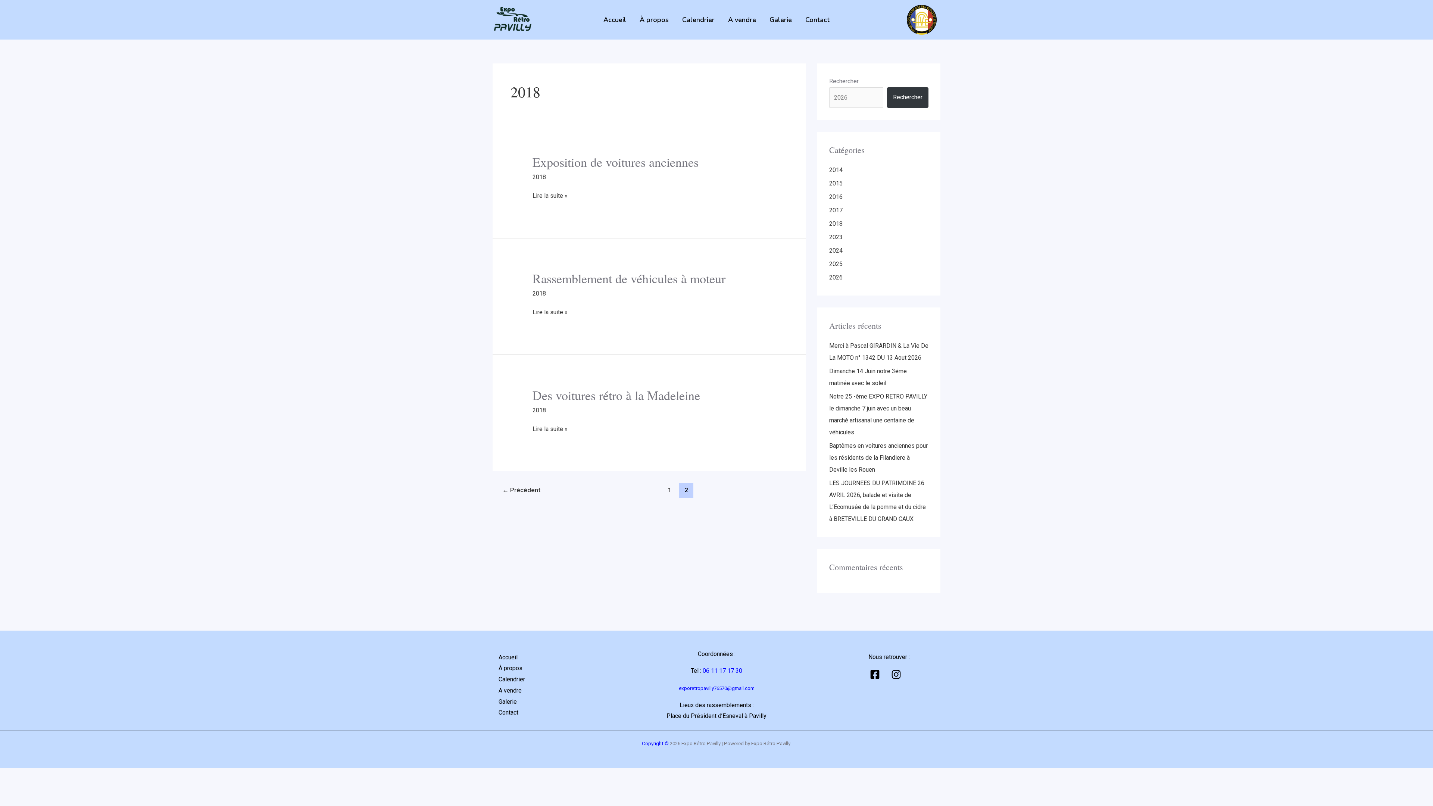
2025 (836, 264)
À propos (654, 19)
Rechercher (844, 81)
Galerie (780, 19)
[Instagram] (896, 674)
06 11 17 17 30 (722, 670)
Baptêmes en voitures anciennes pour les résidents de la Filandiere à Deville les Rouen (878, 457)
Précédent (521, 490)
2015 (836, 183)
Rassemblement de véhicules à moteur (629, 278)
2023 (836, 237)
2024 (836, 250)
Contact (817, 19)
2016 (836, 196)
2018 (539, 177)
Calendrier (698, 19)
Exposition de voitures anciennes (616, 162)
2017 (836, 210)
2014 (836, 170)
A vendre (742, 19)
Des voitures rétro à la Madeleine (616, 395)
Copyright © (655, 743)
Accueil (614, 19)
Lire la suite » (550, 194)
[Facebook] (875, 674)
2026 (836, 277)
